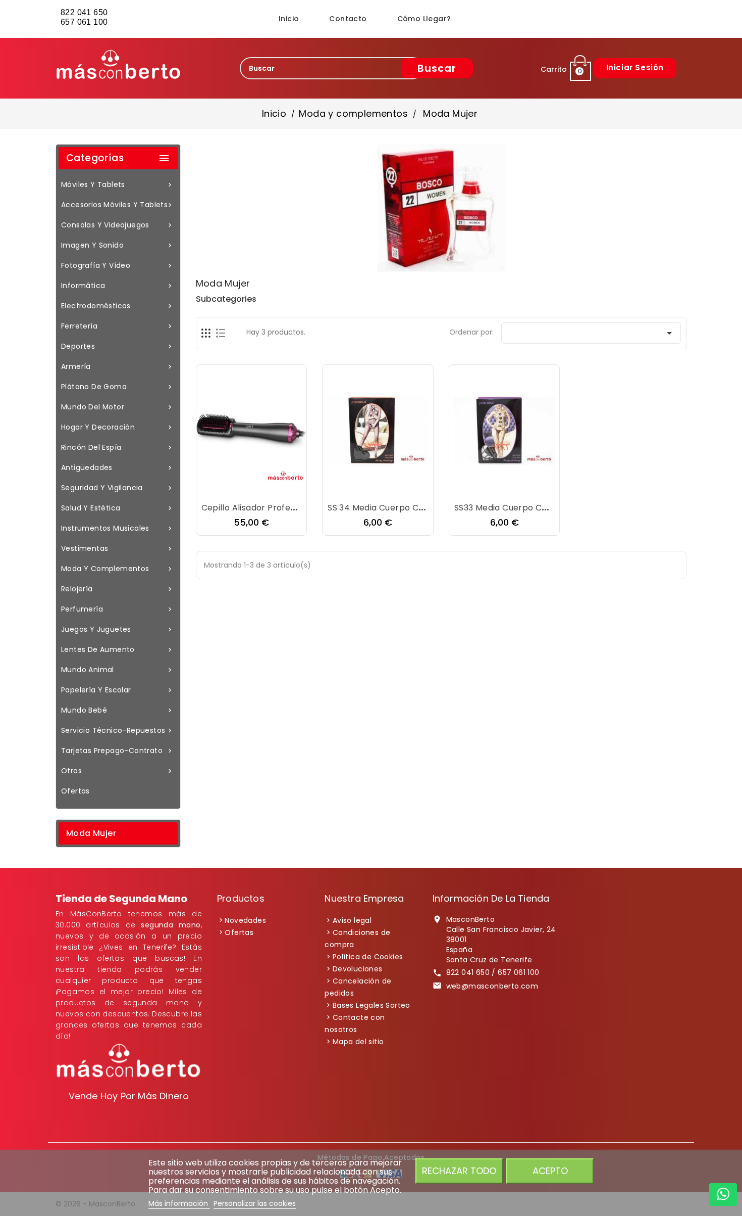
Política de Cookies (368, 957)
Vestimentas (117, 548)
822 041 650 (84, 12)
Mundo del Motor (117, 407)
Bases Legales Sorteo (371, 1005)
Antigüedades (117, 467)
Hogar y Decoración (117, 427)
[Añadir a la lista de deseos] (241, 488)
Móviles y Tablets (117, 184)
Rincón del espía (117, 447)
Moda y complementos (117, 569)
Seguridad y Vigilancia (117, 488)
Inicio (289, 19)
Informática (117, 285)
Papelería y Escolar (117, 690)
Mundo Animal (117, 670)
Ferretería (117, 326)
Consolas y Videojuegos (117, 225)
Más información (179, 1203)
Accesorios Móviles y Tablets (117, 205)
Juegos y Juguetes (117, 629)
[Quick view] (282, 488)
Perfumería (117, 609)
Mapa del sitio (358, 1042)
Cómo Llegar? (424, 19)
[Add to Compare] (261, 488)
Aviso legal (352, 920)
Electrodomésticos (117, 306)
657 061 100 (85, 22)
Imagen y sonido (117, 245)
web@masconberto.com (492, 986)
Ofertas (75, 791)
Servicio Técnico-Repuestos (117, 730)
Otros (117, 771)
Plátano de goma (117, 387)
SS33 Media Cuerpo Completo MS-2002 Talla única (559, 507)
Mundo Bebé (117, 710)
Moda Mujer (91, 833)
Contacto (347, 19)
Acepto (550, 1170)
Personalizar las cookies (255, 1203)
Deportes (117, 346)
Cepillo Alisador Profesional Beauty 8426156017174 (305, 507)
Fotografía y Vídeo (117, 265)
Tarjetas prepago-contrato (117, 750)
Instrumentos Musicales (117, 528)
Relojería (117, 589)
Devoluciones (358, 969)
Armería (117, 366)
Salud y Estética (117, 508)
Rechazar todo (459, 1170)
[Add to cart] (221, 488)
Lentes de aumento (117, 649)
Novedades (245, 920)
